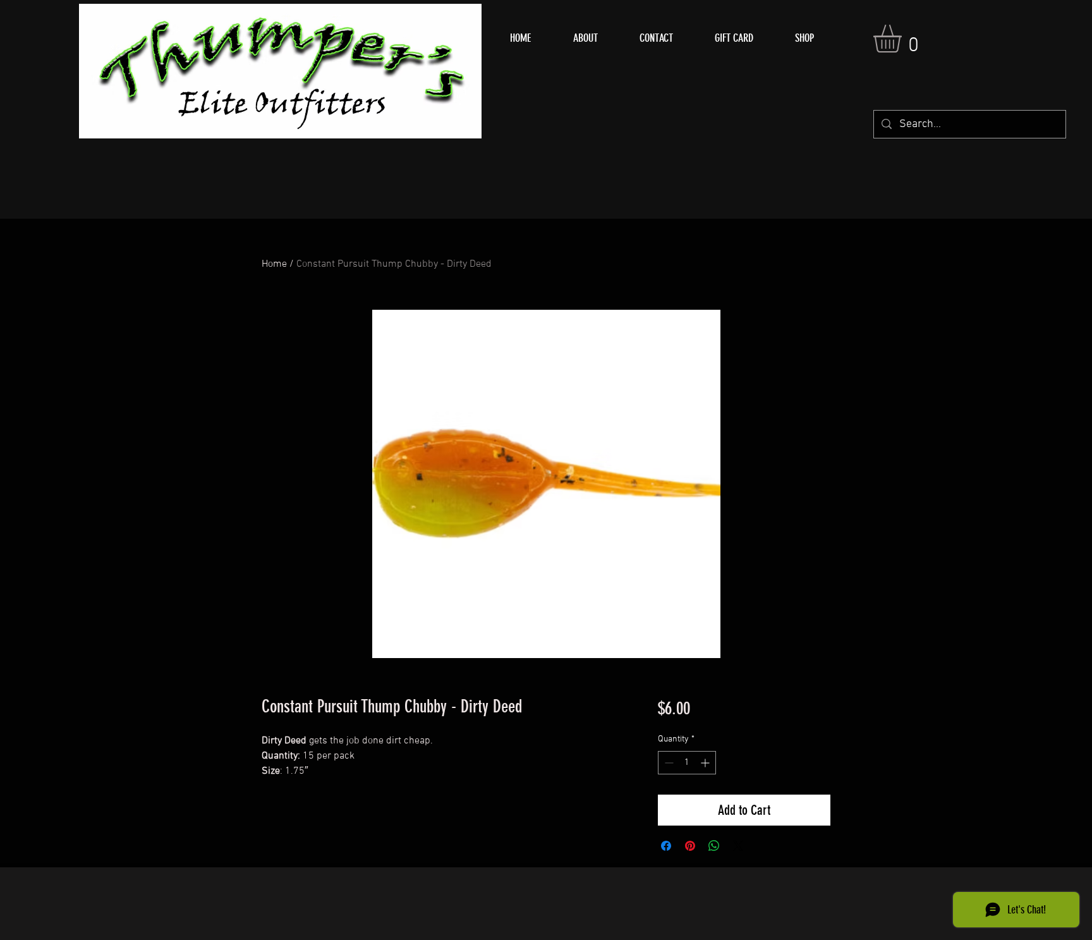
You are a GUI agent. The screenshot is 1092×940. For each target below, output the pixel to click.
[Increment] (706, 763)
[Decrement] (668, 763)
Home (274, 264)
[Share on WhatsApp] (714, 845)
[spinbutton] (687, 763)
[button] (903, 38)
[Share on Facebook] (666, 845)
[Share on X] (738, 845)
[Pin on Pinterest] (690, 845)
